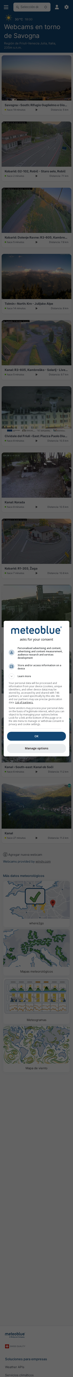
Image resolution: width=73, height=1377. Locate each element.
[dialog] (36, 688)
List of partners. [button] (24, 702)
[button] (36, 676)
